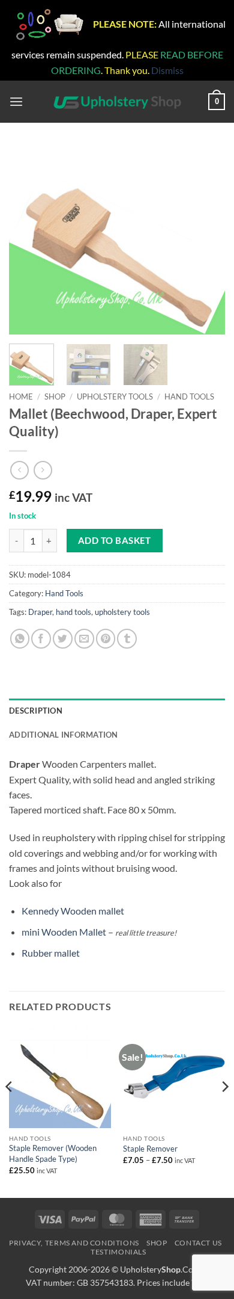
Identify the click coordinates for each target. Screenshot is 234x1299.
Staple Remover (150, 1148)
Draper (40, 612)
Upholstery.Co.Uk (162, 1269)
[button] (16, 102)
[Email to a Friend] (84, 639)
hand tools (73, 612)
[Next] (206, 240)
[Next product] (19, 470)
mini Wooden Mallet (64, 931)
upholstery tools (122, 612)
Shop (54, 396)
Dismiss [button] (167, 70)
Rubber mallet (51, 952)
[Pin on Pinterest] (106, 639)
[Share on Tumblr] (127, 639)
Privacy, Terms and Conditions (74, 1242)
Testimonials (118, 1251)
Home (21, 396)
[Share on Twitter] (63, 639)
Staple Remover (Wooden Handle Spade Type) (53, 1153)
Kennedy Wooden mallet (73, 910)
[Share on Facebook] (41, 639)
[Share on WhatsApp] (20, 639)
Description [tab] (35, 710)
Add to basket (114, 540)
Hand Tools (189, 396)
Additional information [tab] (63, 734)
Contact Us (198, 1242)
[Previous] (28, 240)
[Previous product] (43, 470)
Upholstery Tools (115, 396)
